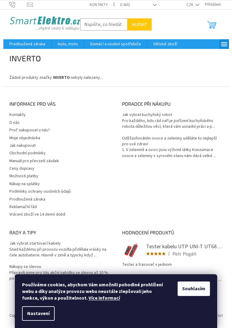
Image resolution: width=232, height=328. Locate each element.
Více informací (104, 298)
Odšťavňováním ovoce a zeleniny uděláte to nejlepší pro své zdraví (169, 141)
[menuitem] (27, 44)
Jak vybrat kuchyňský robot (147, 115)
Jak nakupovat (22, 146)
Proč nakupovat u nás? (29, 130)
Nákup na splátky (24, 184)
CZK (190, 5)
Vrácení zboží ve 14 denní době (37, 214)
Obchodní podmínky (27, 153)
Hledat (139, 24)
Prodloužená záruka (27, 199)
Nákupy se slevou (25, 267)
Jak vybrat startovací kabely (35, 243)
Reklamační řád (23, 207)
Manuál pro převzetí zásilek (34, 161)
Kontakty (99, 5)
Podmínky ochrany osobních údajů (40, 191)
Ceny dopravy (21, 169)
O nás (125, 5)
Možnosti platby (23, 176)
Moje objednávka (24, 138)
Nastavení (38, 313)
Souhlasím (193, 288)
